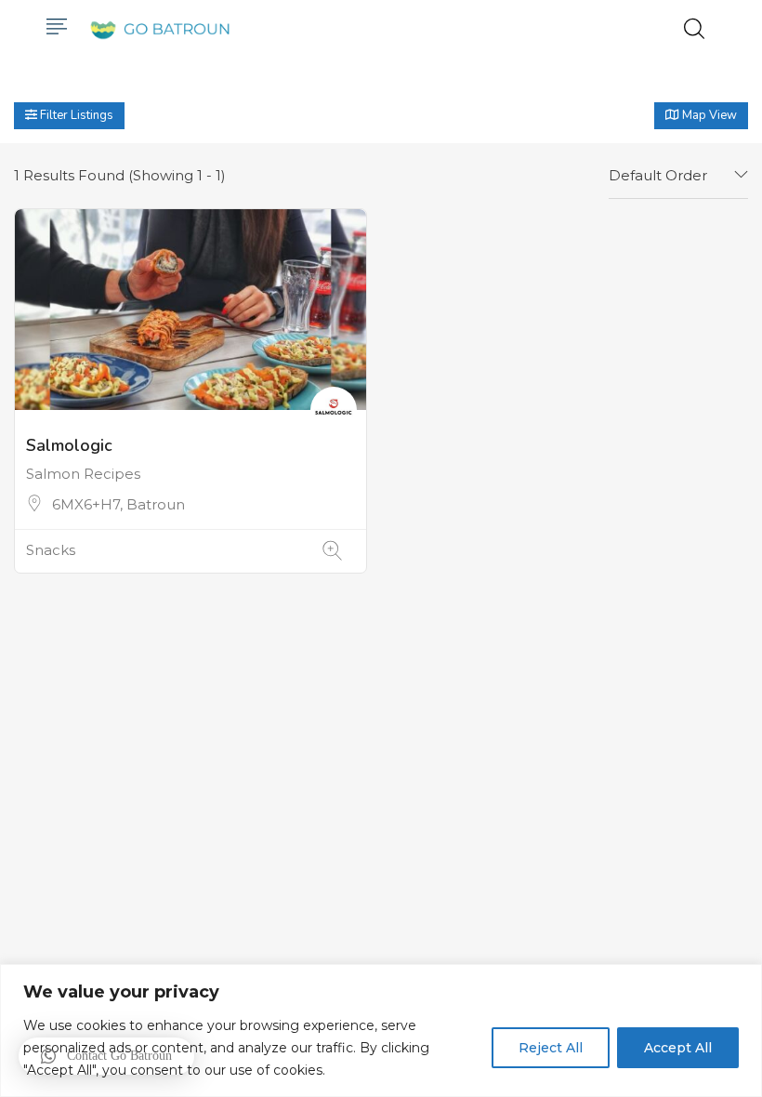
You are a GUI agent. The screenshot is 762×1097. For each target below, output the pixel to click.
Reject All (551, 1047)
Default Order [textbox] (658, 175)
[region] (381, 1030)
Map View (708, 115)
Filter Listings (75, 115)
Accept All (678, 1047)
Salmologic (69, 445)
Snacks (50, 550)
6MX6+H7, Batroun (118, 504)
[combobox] (678, 175)
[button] (106, 1056)
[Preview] (332, 551)
